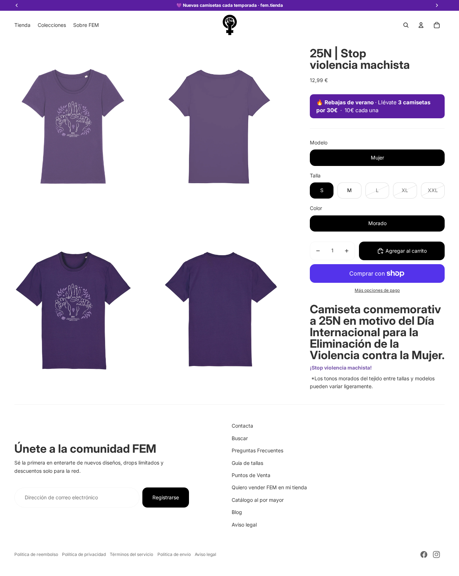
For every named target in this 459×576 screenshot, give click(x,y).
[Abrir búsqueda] (406, 25)
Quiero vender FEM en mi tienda (269, 487)
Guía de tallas (247, 463)
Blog (237, 512)
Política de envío (174, 554)
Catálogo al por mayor (258, 500)
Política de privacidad (84, 554)
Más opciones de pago (377, 290)
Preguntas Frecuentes (257, 450)
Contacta (242, 426)
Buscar (240, 438)
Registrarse (165, 497)
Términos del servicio (131, 554)
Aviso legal (244, 525)
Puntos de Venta (251, 475)
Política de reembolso (36, 554)
